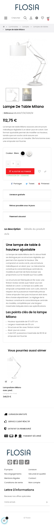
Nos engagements (12, 474)
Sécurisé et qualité (37, 474)
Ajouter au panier (21, 171)
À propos (8, 470)
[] (6, 381)
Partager (18, 184)
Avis (6, 234)
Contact (32, 478)
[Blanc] (29, 153)
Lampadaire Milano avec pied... (12, 389)
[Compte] (31, 18)
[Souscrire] (47, 502)
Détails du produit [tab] (34, 229)
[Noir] (22, 153)
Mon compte (34, 483)
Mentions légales (12, 478)
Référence (8, 113)
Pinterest (45, 184)
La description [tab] (12, 229)
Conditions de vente (13, 483)
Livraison (33, 470)
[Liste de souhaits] (39, 171)
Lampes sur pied (10, 393)
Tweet (31, 184)
